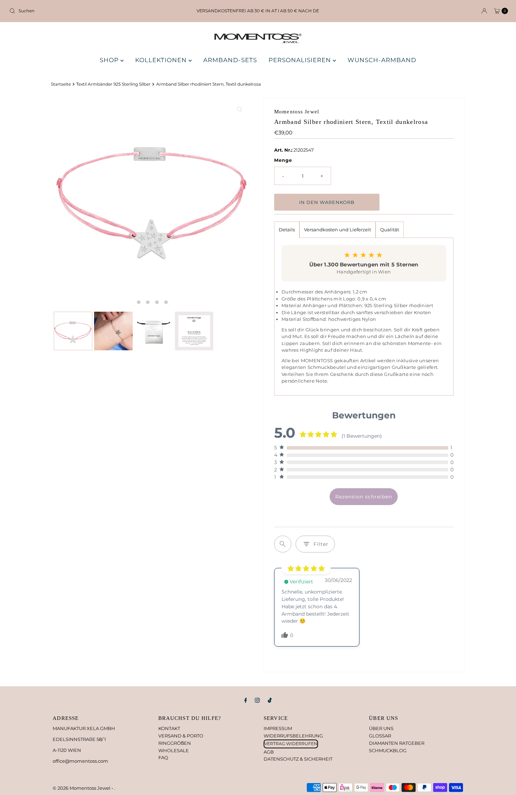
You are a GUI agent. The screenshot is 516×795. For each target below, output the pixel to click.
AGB (269, 752)
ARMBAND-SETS (230, 60)
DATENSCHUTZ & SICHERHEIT (298, 759)
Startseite (61, 84)
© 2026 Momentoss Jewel (82, 788)
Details (287, 229)
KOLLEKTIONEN (161, 60)
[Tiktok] (270, 700)
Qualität (389, 229)
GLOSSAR (380, 735)
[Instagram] (257, 700)
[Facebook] (245, 700)
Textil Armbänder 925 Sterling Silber (113, 84)
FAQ (163, 757)
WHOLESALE (173, 750)
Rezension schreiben (363, 496)
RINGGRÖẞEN (174, 743)
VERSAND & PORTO (180, 735)
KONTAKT (169, 728)
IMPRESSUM (278, 728)
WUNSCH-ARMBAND (382, 60)
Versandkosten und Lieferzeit (337, 229)
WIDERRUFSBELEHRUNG (293, 735)
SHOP (110, 60)
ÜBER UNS (381, 728)
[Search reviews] (282, 544)
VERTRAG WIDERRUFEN (290, 743)
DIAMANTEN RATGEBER (396, 743)
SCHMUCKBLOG (387, 750)
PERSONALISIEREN (301, 60)
